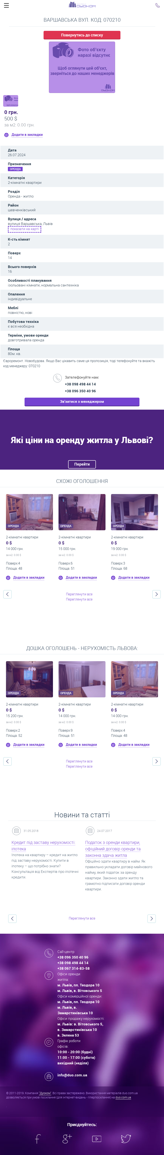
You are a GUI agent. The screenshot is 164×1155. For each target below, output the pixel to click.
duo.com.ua (123, 1097)
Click (6, 6)
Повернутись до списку (82, 34)
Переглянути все (79, 594)
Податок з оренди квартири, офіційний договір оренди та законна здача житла (113, 848)
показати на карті (24, 228)
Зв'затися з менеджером (82, 401)
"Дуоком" (45, 1093)
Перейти (82, 464)
